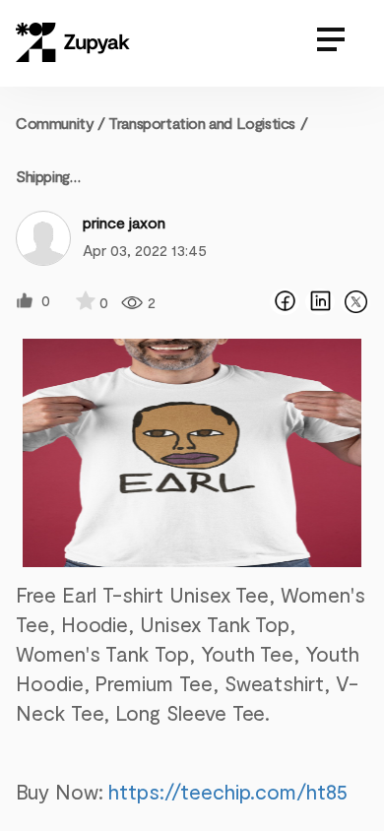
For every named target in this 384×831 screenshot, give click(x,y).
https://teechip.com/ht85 (228, 791)
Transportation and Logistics (201, 122)
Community (60, 122)
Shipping (43, 175)
